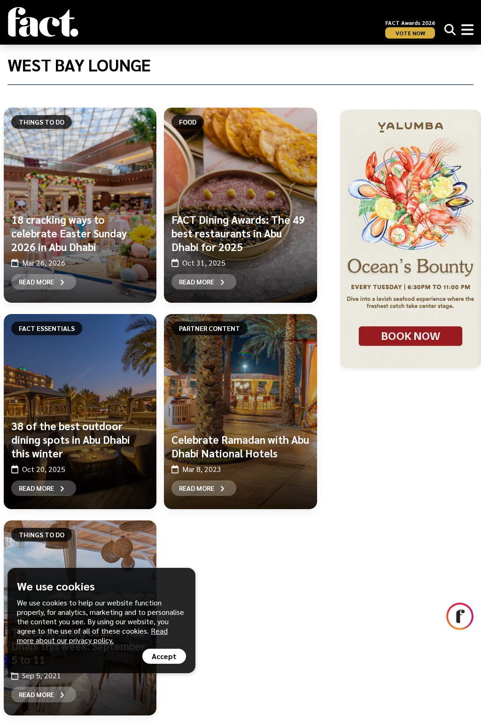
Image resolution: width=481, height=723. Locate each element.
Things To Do (41, 122)
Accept (164, 656)
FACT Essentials (47, 328)
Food (187, 122)
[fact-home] (43, 22)
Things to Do (41, 534)
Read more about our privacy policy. (92, 635)
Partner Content (209, 328)
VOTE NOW (410, 33)
